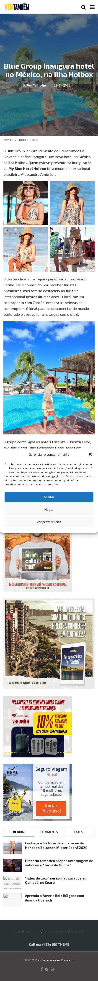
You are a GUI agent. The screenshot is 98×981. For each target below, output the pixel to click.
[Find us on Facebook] (42, 969)
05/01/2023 (62, 85)
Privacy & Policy (56, 931)
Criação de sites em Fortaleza (54, 960)
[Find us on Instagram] (47, 969)
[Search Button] (83, 7)
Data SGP (78, 931)
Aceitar (49, 497)
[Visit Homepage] (16, 6)
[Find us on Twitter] (53, 969)
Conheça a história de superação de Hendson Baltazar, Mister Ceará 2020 (56, 845)
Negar (49, 509)
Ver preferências (49, 522)
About (17, 931)
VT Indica (20, 139)
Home (7, 139)
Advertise (33, 931)
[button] (90, 454)
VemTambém (36, 85)
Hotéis (34, 139)
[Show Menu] (92, 7)
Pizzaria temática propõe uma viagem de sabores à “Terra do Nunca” (59, 863)
